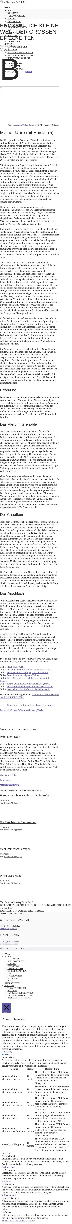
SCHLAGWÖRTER (16, 16)
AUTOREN (12, 990)
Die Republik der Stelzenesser (18, 822)
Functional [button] (7, 1153)
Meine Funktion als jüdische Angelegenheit (28, 683)
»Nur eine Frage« (15, 666)
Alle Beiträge (9, 785)
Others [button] (5, 1209)
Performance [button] (8, 1167)
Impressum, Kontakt (8, 928)
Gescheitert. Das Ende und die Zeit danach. (28, 689)
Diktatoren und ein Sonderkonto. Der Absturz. (30, 686)
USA (10, 973)
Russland (13, 978)
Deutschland (15, 968)
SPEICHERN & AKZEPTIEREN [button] (18, 1220)
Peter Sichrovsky (11, 46)
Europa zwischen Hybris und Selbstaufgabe (26, 795)
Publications (6, 780)
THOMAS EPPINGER (17, 988)
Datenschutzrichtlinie (9, 944)
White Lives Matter (11, 875)
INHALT (7, 10)
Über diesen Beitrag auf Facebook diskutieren (30, 705)
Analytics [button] (6, 1181)
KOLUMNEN (13, 13)
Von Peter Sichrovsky (10, 902)
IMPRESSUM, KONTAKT (19, 998)
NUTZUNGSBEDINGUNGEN (21, 993)
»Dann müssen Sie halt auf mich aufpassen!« (29, 669)
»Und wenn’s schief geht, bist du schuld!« (27, 672)
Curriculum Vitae (8, 775)
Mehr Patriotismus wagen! (15, 848)
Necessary (9, 1054)
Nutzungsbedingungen (9, 941)
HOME (7, 7)
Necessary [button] (7, 1051)
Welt (10, 981)
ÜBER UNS (9, 985)
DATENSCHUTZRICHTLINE (20, 995)
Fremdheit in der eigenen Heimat (23, 675)
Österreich (14, 21)
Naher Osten (15, 976)
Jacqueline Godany (21, 125)
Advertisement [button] (9, 1195)
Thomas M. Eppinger (13, 803)
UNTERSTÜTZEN (12, 983)
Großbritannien (17, 971)
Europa (12, 19)
